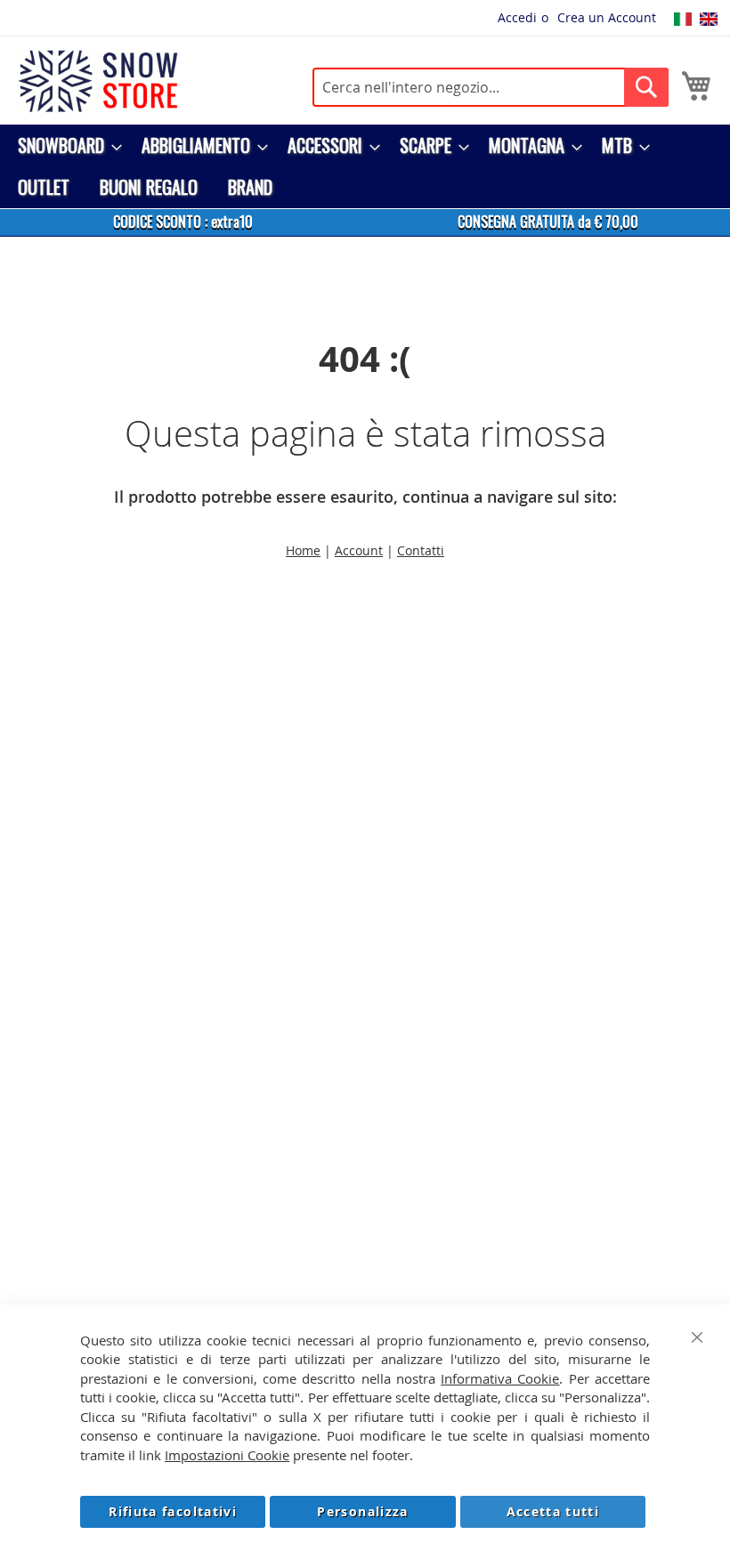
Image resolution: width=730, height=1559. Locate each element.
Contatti (420, 550)
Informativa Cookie (500, 1378)
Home (303, 550)
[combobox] (490, 87)
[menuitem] (64, 145)
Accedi (517, 17)
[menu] (365, 166)
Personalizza (362, 1511)
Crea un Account (606, 17)
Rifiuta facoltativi (173, 1511)
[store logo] (98, 81)
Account (359, 550)
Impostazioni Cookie (227, 1455)
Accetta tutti (553, 1511)
